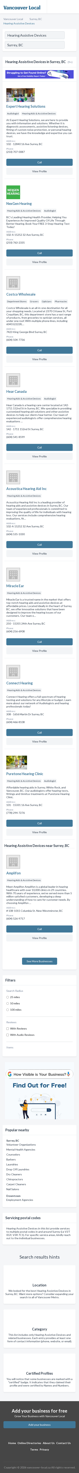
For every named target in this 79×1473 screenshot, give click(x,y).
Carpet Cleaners (16, 1184)
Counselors (13, 1154)
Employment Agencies (19, 1199)
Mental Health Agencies (20, 1149)
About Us (49, 1443)
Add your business (39, 1424)
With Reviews (18, 1028)
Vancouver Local (13, 19)
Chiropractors (14, 1179)
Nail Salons (12, 1189)
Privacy (44, 1449)
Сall (39, 162)
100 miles (15, 1009)
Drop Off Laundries (17, 1169)
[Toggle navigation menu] (73, 6)
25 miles (15, 997)
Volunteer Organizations (21, 1144)
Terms (34, 1449)
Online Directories (29, 1443)
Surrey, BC (36, 19)
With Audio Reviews (22, 1034)
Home (12, 1443)
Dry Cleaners (14, 1174)
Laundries (12, 1164)
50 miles (15, 1003)
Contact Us (63, 1443)
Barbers (11, 1159)
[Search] (70, 45)
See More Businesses (40, 961)
